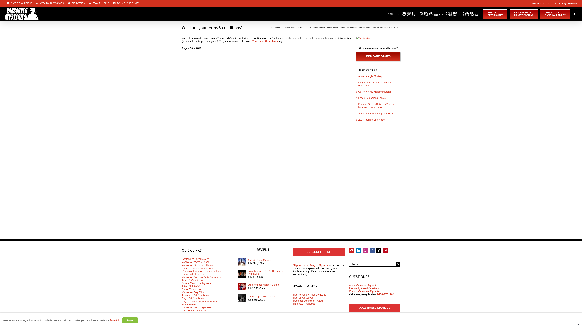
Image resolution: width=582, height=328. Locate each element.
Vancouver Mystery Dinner (196, 262)
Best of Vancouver (303, 297)
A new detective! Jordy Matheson (376, 113)
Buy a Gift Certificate (193, 298)
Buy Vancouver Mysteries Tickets (199, 301)
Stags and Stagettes (193, 274)
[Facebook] (372, 250)
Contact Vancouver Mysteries (364, 291)
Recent (263, 250)
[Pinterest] (385, 250)
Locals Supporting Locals (372, 98)
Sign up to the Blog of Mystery (310, 265)
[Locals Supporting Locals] (242, 298)
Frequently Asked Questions (364, 288)
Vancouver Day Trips (193, 292)
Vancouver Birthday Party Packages (201, 277)
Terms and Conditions (265, 41)
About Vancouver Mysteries (363, 285)
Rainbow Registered (304, 303)
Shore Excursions (191, 289)
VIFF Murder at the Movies (196, 310)
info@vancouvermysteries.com (562, 3)
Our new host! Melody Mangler (374, 92)
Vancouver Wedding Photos (197, 307)
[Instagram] (365, 250)
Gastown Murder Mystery (195, 259)
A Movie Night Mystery (370, 76)
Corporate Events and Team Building (201, 271)
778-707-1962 (538, 3)
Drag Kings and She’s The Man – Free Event (265, 272)
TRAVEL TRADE (191, 286)
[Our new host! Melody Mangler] (242, 286)
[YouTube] (351, 250)
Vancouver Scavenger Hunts (197, 265)
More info (115, 320)
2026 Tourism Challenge (371, 119)
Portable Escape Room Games (198, 268)
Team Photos (189, 304)
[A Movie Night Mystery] (242, 262)
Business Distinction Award (308, 300)
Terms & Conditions (192, 280)
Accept (130, 320)
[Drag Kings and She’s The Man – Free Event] (242, 274)
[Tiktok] (378, 250)
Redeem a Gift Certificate (195, 295)
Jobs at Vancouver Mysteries (197, 283)
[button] (574, 14)
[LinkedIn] (358, 250)
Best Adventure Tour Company (309, 294)
